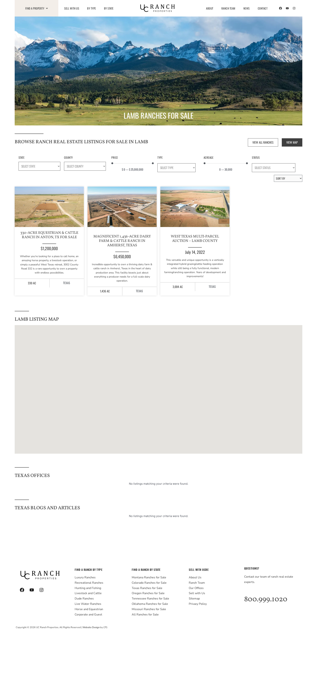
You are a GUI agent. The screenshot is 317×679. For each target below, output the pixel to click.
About (209, 8)
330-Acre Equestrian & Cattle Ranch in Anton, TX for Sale (49, 235)
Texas (66, 283)
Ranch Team (228, 8)
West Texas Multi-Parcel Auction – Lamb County (195, 239)
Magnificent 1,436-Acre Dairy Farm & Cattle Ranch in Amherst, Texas (122, 241)
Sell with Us (71, 8)
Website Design (91, 627)
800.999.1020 (265, 599)
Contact (263, 8)
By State (109, 8)
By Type (91, 8)
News (246, 8)
